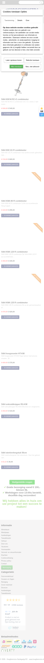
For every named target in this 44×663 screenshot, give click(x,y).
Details (19, 20)
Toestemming (9, 20)
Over (27, 20)
